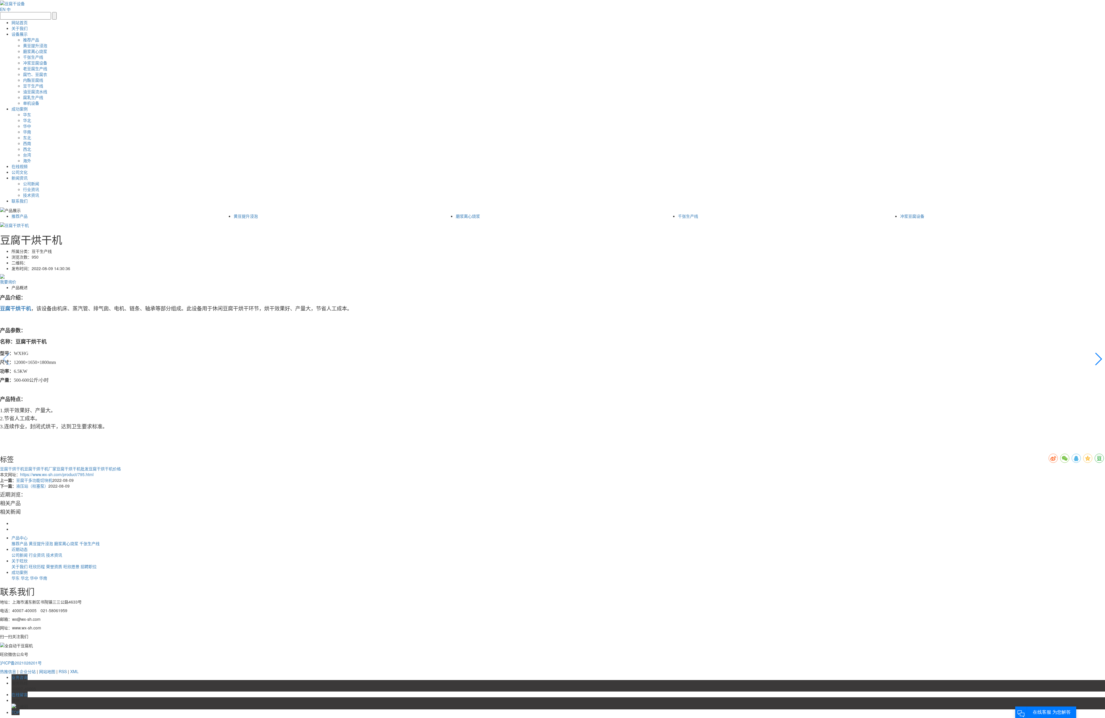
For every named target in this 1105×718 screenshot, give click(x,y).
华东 (27, 114)
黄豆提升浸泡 (35, 45)
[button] (1098, 359)
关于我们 (20, 28)
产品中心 (20, 538)
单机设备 (31, 103)
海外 (27, 160)
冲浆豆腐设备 (35, 63)
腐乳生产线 (33, 97)
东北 (27, 137)
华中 (27, 126)
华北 (27, 120)
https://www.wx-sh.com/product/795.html (57, 474)
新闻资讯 (20, 178)
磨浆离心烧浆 (35, 51)
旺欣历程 (37, 566)
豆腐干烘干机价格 (105, 468)
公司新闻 (31, 183)
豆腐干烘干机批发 (72, 468)
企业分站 (28, 671)
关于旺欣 (20, 561)
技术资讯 (31, 195)
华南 (27, 132)
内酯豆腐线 (33, 80)
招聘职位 (89, 566)
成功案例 (20, 109)
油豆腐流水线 (35, 91)
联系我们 (20, 201)
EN (2, 9)
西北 (27, 149)
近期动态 (20, 549)
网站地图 (47, 671)
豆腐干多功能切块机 (34, 480)
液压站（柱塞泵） (32, 486)
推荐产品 (31, 40)
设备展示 (20, 34)
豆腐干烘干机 (12, 468)
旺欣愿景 (72, 566)
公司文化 (20, 172)
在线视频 (20, 166)
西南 (27, 143)
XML (74, 671)
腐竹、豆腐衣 (35, 74)
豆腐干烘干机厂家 (40, 468)
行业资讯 (31, 189)
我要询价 (8, 281)
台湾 (27, 155)
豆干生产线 (33, 86)
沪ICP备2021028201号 (21, 663)
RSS (63, 671)
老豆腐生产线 (35, 68)
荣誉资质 (54, 566)
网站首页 (20, 22)
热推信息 (8, 671)
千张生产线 (33, 57)
